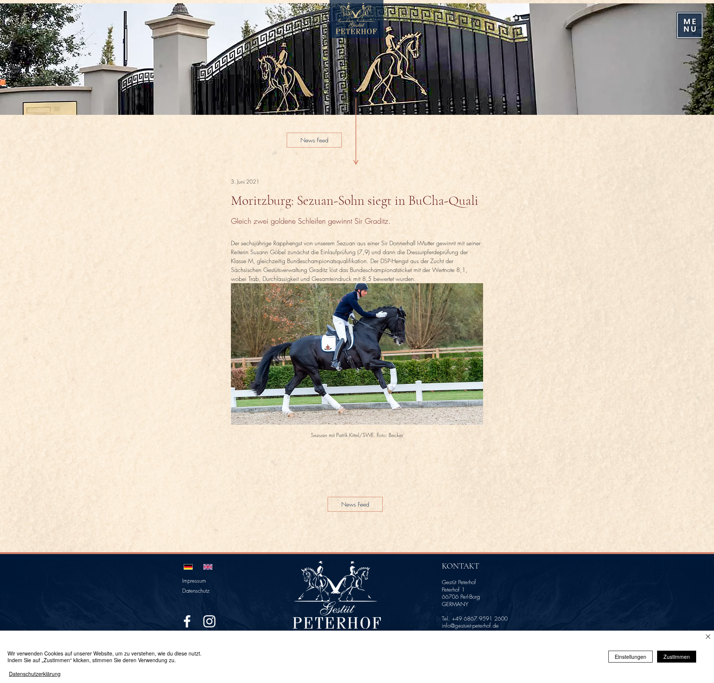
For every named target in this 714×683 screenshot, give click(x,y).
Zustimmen (676, 656)
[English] (208, 566)
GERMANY (455, 604)
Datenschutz (195, 591)
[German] (188, 566)
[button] (689, 25)
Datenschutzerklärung (35, 673)
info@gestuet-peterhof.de (470, 625)
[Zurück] (15, 59)
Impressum (194, 581)
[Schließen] (708, 637)
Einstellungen (630, 656)
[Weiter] (698, 59)
